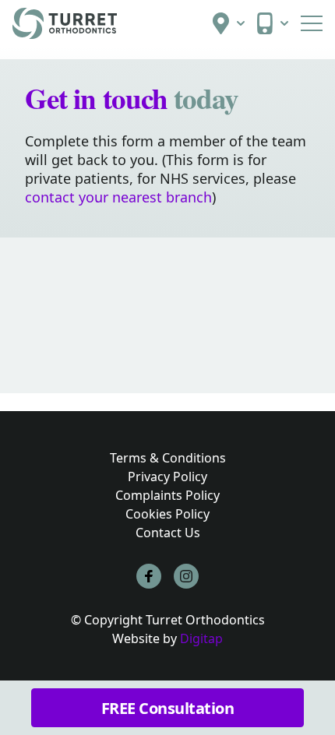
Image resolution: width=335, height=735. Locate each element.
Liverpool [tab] (52, 366)
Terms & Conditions (168, 457)
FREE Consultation (168, 708)
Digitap (201, 638)
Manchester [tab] (138, 366)
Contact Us (168, 532)
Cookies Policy (167, 513)
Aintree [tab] (47, 419)
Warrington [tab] (230, 366)
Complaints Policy (167, 495)
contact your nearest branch (118, 197)
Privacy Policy (167, 476)
